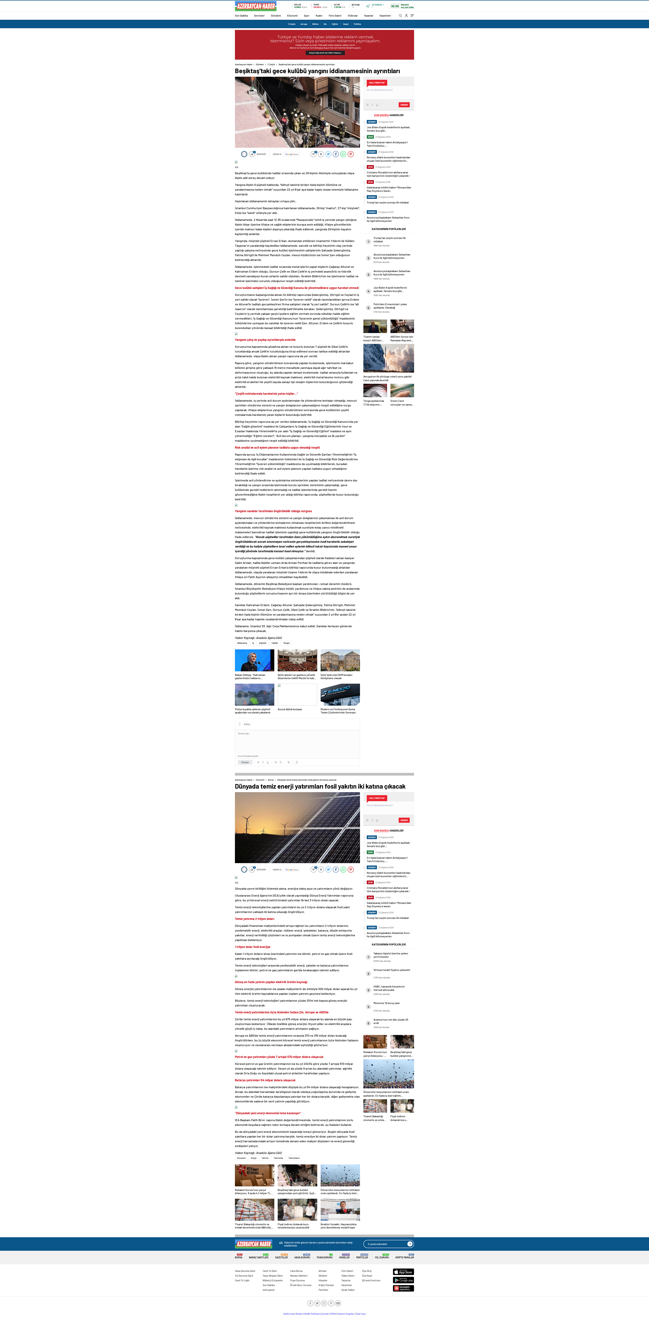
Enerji (253, 1158)
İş (253, 643)
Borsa (271, 779)
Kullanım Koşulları (345, 1313)
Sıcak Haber (348, 1289)
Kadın (319, 15)
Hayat (346, 24)
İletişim (299, 1313)
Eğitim (335, 24)
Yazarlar (368, 15)
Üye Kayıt (367, 1275)
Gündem (276, 15)
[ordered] (275, 762)
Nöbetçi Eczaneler (273, 1280)
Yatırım (265, 1158)
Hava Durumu (302, 1256)
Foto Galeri (335, 15)
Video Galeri (347, 1275)
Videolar (353, 15)
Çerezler (325, 1313)
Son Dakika (241, 15)
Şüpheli (262, 643)
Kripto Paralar (404, 1256)
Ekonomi (292, 15)
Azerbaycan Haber (244, 64)
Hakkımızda (289, 1313)
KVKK (333, 1313)
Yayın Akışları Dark (273, 1275)
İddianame (242, 643)
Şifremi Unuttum (371, 1280)
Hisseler (344, 1256)
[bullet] (280, 762)
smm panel (268, 1289)
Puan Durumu (325, 1256)
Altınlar (323, 1270)
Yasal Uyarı (361, 1313)
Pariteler (362, 1256)
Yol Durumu (382, 1256)
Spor (306, 15)
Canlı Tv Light (242, 1280)
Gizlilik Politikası (312, 1313)
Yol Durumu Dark (244, 1275)
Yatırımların (294, 1158)
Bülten (315, 24)
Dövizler (323, 1275)
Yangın (286, 643)
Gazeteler (385, 15)
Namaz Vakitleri (258, 1256)
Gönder (245, 762)
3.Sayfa (291, 24)
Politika (357, 24)
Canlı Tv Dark (270, 1270)
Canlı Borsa (296, 1270)
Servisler (259, 15)
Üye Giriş (366, 1270)
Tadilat (274, 643)
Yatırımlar (278, 1158)
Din (325, 24)
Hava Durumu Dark (245, 1270)
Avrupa (304, 24)
